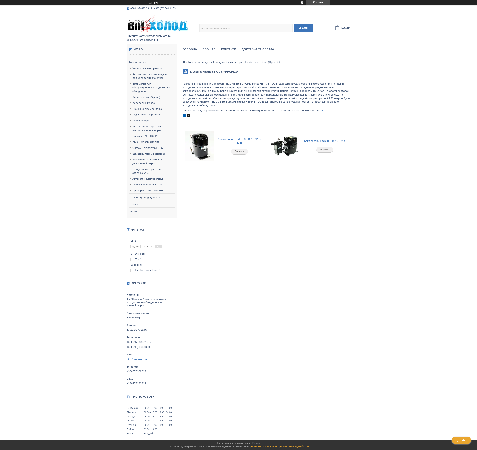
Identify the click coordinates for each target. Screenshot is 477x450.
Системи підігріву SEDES (147, 147)
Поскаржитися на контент (265, 446)
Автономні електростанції (148, 178)
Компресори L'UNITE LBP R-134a (324, 140)
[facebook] (184, 116)
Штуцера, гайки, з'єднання (148, 153)
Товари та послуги (140, 61)
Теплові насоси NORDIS (147, 184)
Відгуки (133, 211)
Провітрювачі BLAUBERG (147, 190)
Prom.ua (256, 443)
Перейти (239, 151)
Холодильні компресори (147, 68)
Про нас (134, 204)
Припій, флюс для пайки (147, 108)
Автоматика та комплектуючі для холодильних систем (149, 76)
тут (322, 110)
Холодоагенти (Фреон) (146, 97)
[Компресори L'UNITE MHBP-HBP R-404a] (199, 146)
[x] (188, 116)
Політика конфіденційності (294, 446)
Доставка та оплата (258, 49)
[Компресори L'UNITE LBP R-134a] (284, 146)
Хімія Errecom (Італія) (145, 141)
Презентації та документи (144, 197)
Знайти (303, 27)
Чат (464, 440)
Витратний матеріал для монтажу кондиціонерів (147, 128)
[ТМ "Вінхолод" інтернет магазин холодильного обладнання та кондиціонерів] (159, 23)
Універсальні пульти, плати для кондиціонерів (148, 161)
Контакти (228, 49)
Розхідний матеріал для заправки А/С (146, 171)
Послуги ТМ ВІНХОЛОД (146, 136)
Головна (190, 49)
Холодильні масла (143, 102)
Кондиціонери (140, 120)
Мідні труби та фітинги (146, 114)
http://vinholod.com (138, 359)
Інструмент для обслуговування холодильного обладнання (151, 87)
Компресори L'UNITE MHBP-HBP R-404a (239, 141)
